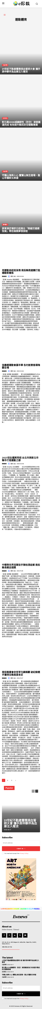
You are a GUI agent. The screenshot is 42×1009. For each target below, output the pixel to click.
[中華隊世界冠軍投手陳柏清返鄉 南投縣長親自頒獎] (21, 547)
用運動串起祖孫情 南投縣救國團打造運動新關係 (21, 271)
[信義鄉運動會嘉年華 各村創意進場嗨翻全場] (21, 348)
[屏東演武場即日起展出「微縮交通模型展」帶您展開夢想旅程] (21, 208)
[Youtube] (25, 935)
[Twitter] (20, 935)
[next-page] (15, 780)
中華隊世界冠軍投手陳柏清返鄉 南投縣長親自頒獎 (21, 566)
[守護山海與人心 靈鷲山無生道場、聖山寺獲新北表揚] (21, 155)
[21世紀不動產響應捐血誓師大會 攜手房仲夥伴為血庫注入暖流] (21, 48)
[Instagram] (9, 935)
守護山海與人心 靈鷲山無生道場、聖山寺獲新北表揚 (19, 975)
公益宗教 (5, 65)
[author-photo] (9, 276)
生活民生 (5, 118)
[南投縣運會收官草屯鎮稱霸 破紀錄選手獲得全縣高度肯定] (21, 655)
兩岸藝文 (5, 224)
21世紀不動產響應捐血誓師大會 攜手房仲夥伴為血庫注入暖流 (20, 823)
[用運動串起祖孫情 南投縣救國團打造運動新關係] (21, 253)
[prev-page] (33, 791)
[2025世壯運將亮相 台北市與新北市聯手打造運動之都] (21, 440)
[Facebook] (4, 935)
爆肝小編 (13, 276)
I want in (20, 848)
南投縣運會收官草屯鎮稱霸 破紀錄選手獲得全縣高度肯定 (21, 673)
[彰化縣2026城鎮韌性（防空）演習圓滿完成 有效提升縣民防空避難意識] (21, 102)
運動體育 (4, 276)
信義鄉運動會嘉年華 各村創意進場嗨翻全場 (21, 366)
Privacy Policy (24, 853)
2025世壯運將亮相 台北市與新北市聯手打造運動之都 (20, 459)
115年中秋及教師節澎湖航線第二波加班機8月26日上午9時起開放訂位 (21, 909)
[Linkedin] (15, 935)
